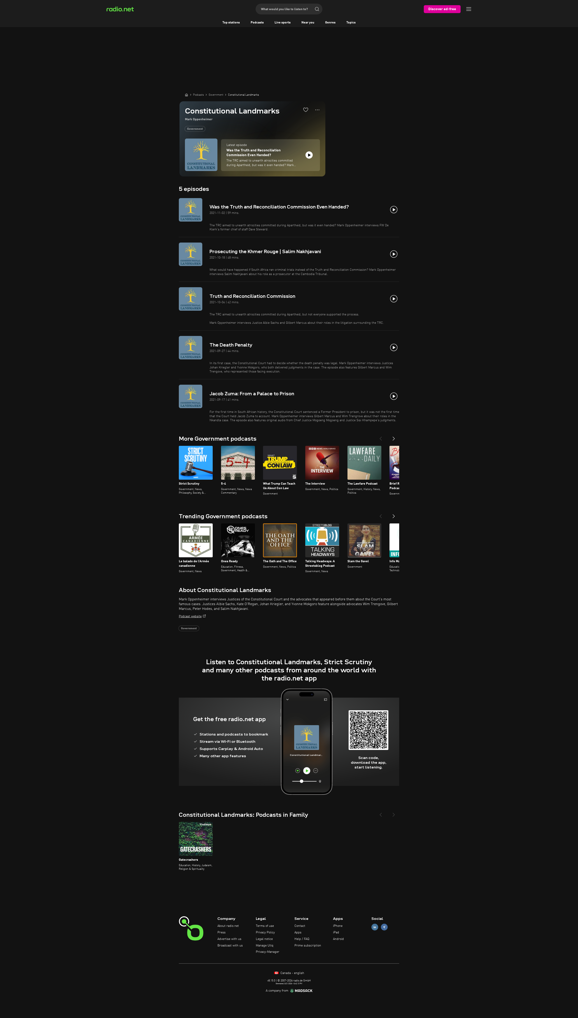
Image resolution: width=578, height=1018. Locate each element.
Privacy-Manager (267, 951)
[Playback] (309, 155)
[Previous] (380, 436)
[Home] (186, 95)
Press (221, 932)
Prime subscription (307, 945)
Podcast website (190, 616)
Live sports (283, 22)
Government (195, 129)
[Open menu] (468, 9)
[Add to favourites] (305, 109)
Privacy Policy (265, 932)
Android (338, 939)
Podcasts (257, 22)
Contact (299, 926)
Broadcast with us (230, 945)
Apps (297, 932)
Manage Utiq (264, 945)
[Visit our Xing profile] (384, 927)
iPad (336, 932)
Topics (351, 22)
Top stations (231, 22)
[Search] (317, 9)
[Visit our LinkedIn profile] (375, 927)
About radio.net (228, 926)
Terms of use (265, 926)
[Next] (393, 436)
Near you (307, 22)
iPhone (338, 926)
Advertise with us (229, 939)
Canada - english (292, 973)
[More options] (317, 110)
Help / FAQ (301, 939)
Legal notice (264, 939)
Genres (330, 22)
